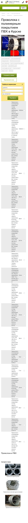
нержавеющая (12, 65)
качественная (5, 63)
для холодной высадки (17, 63)
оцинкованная (5, 58)
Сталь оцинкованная (15, 13)
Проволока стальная (18, 15)
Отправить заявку (9, 75)
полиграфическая (6, 68)
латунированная (15, 58)
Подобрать (13, 98)
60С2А (11, 70)
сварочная (4, 70)
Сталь (8, 13)
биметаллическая (15, 60)
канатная (4, 65)
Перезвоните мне (9, 80)
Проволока (9, 15)
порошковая (16, 68)
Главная (3, 13)
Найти (23, 8)
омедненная (5, 60)
